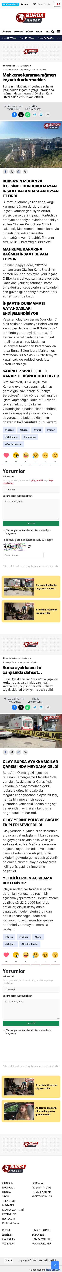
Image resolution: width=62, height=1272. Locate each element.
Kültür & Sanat (11, 1223)
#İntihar (23, 936)
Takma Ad (8, 476)
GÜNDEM (6, 31)
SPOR (39, 31)
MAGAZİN (8, 1205)
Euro (26, 38)
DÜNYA (29, 31)
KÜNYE (6, 1230)
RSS (9, 1260)
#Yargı (37, 429)
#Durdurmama (13, 444)
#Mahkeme (11, 437)
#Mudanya (30, 437)
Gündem (25, 65)
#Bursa (24, 429)
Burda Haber (11, 65)
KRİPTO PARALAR (42, 1196)
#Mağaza (10, 944)
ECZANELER (9, 1214)
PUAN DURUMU (41, 1243)
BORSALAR (8, 1218)
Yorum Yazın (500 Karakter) (18, 495)
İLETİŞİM (7, 1234)
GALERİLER (8, 1239)
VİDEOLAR (8, 1243)
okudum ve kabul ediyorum (29, 532)
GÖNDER (31, 523)
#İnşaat (9, 429)
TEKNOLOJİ (8, 1201)
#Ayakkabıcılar (29, 944)
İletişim (47, 4)
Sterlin (45, 38)
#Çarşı (37, 936)
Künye (40, 4)
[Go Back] (55, 1265)
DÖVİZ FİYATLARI (42, 1192)
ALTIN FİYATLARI (41, 1187)
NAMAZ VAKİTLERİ (13, 1210)
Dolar (8, 38)
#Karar (51, 429)
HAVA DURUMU (41, 1230)
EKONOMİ (19, 31)
